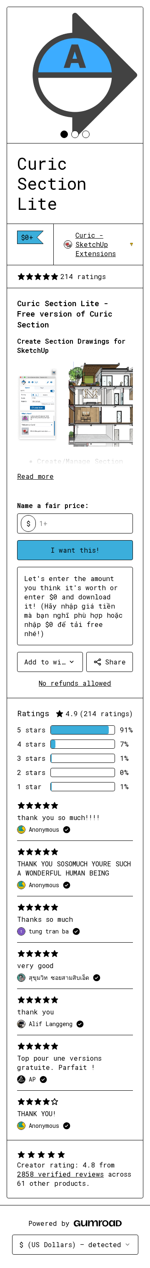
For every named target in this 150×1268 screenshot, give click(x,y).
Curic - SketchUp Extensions (104, 244)
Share (115, 661)
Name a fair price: (53, 505)
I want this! (75, 550)
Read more (35, 476)
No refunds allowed (75, 683)
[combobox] (50, 662)
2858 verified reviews (60, 1174)
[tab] (64, 134)
